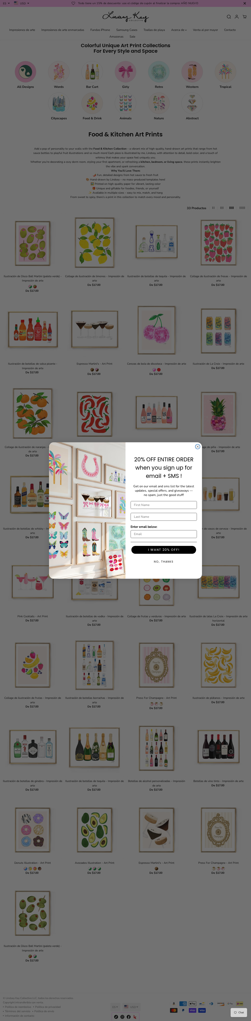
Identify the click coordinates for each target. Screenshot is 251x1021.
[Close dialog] (197, 446)
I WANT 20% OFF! (164, 549)
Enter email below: (144, 527)
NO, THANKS (164, 562)
